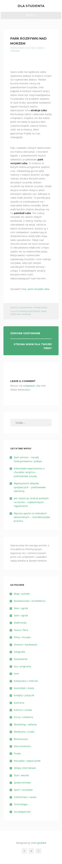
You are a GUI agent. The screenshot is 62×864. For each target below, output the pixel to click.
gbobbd (41, 842)
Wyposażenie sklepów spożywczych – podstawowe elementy (30, 487)
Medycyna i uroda (24, 731)
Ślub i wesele (21, 775)
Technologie (21, 804)
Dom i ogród (21, 608)
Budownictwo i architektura (29, 601)
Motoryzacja (21, 739)
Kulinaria (19, 702)
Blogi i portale (22, 593)
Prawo (17, 753)
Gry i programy (22, 666)
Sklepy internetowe (25, 768)
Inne (16, 673)
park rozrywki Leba (38, 289)
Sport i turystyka (23, 789)
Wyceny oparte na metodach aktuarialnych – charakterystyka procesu (32, 517)
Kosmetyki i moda (24, 688)
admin (27, 48)
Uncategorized (22, 811)
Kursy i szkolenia (23, 717)
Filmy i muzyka (22, 637)
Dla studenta (31, 6)
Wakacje (26, 314)
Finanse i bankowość (26, 644)
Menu (30, 16)
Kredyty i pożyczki (24, 695)
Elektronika (20, 622)
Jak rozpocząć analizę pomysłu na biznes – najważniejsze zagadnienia (31, 502)
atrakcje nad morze (29, 311)
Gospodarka (21, 659)
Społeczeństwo (22, 782)
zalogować (29, 385)
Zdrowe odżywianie (25, 333)
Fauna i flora (21, 630)
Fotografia (19, 651)
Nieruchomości (22, 746)
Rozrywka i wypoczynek (34, 308)
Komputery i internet (26, 681)
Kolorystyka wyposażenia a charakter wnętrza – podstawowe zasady (29, 472)
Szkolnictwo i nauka (25, 797)
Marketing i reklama (25, 724)
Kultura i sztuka (23, 709)
